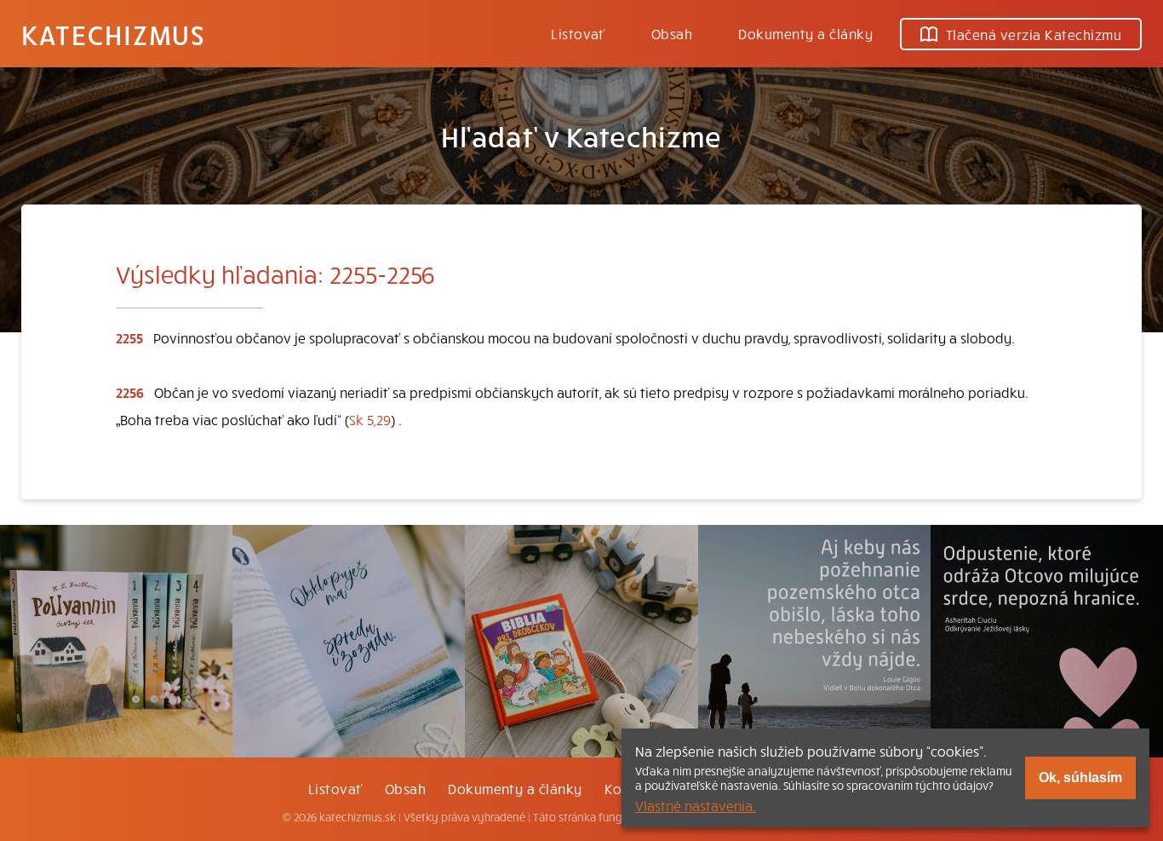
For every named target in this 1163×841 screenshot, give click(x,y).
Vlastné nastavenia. (695, 805)
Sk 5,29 (370, 419)
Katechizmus (113, 34)
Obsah (671, 33)
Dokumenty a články (805, 33)
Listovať (578, 33)
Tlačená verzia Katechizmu (1033, 34)
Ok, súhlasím (1080, 777)
